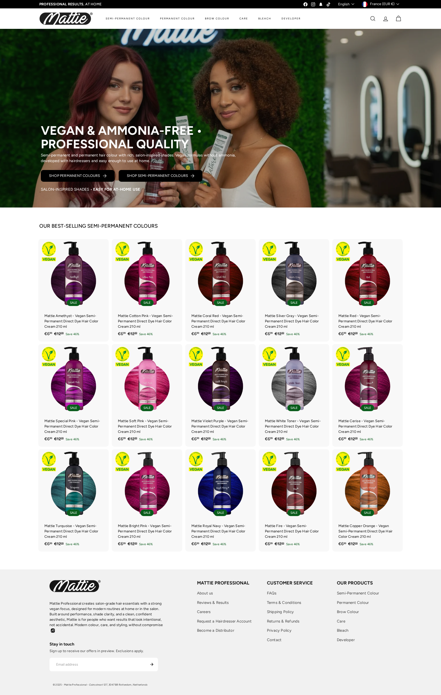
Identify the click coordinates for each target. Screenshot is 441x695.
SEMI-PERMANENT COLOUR (128, 18)
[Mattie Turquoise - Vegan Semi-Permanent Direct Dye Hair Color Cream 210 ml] (73, 500)
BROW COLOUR (217, 18)
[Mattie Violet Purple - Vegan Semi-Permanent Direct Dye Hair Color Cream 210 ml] (220, 395)
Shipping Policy (280, 611)
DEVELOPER (291, 18)
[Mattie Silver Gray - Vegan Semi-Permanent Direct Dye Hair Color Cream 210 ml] (294, 290)
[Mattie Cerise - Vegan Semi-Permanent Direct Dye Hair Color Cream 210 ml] (367, 395)
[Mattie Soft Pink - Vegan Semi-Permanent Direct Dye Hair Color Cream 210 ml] (147, 395)
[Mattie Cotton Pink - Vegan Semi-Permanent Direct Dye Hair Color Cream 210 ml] (147, 290)
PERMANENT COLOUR (177, 18)
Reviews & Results (213, 602)
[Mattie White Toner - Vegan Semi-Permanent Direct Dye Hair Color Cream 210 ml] (294, 395)
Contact (274, 640)
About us (205, 593)
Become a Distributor (215, 630)
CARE (243, 18)
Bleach (342, 630)
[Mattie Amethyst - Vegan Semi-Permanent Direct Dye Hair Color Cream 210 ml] (73, 290)
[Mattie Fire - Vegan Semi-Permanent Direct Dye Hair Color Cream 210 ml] (294, 500)
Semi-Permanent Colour (358, 593)
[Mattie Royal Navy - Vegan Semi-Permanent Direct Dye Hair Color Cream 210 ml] (220, 500)
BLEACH (264, 18)
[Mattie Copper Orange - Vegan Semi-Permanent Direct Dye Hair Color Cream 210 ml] (367, 500)
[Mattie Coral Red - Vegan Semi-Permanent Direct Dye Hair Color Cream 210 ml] (220, 290)
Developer (346, 640)
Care (341, 621)
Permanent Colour (353, 602)
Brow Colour (348, 611)
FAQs (272, 593)
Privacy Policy (279, 630)
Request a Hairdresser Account (224, 621)
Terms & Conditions (284, 602)
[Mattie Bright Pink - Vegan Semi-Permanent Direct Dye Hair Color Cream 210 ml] (147, 500)
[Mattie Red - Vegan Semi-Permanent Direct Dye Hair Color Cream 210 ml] (367, 290)
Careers (204, 611)
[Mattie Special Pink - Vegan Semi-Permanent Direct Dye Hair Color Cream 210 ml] (73, 395)
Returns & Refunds (283, 621)
